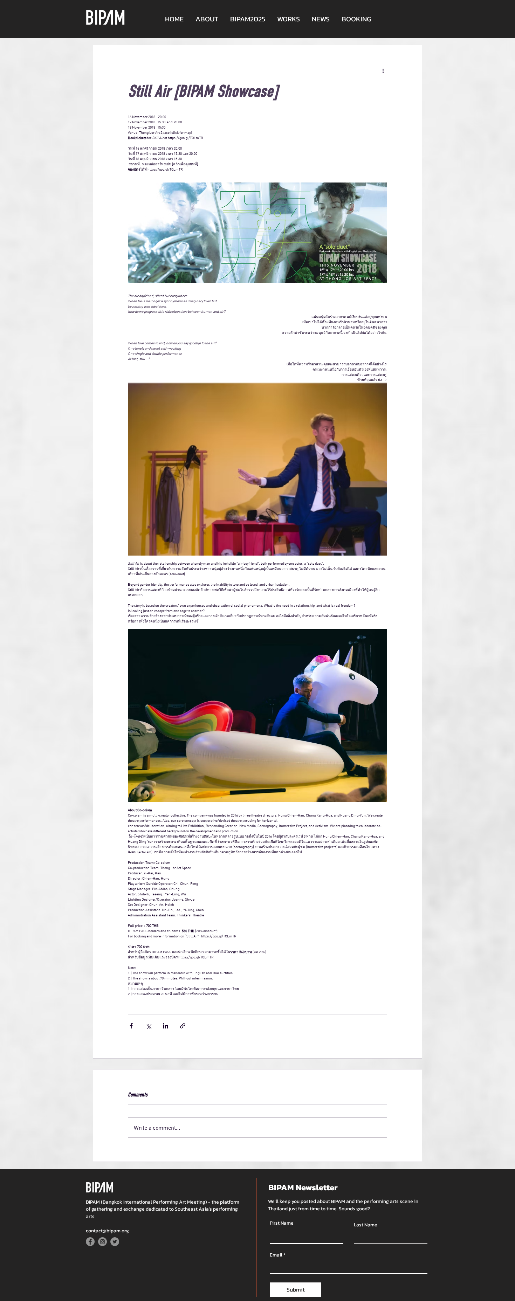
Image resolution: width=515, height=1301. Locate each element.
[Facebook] (90, 1241)
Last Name (365, 1225)
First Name (282, 1223)
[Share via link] (182, 1026)
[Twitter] (114, 1241)
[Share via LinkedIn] (165, 1026)
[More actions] (383, 70)
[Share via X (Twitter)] (148, 1026)
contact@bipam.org (107, 1230)
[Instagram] (102, 1241)
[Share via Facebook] (131, 1026)
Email (276, 1255)
